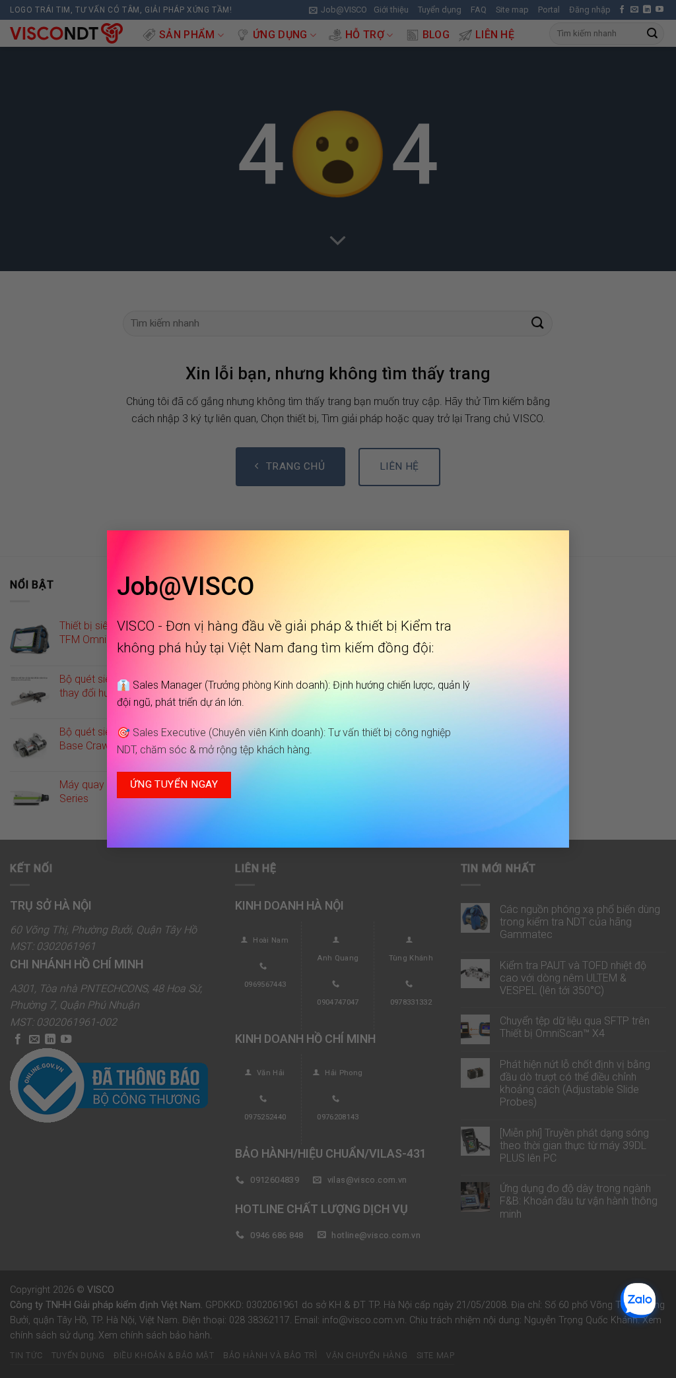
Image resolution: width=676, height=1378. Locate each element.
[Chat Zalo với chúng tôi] (638, 1300)
